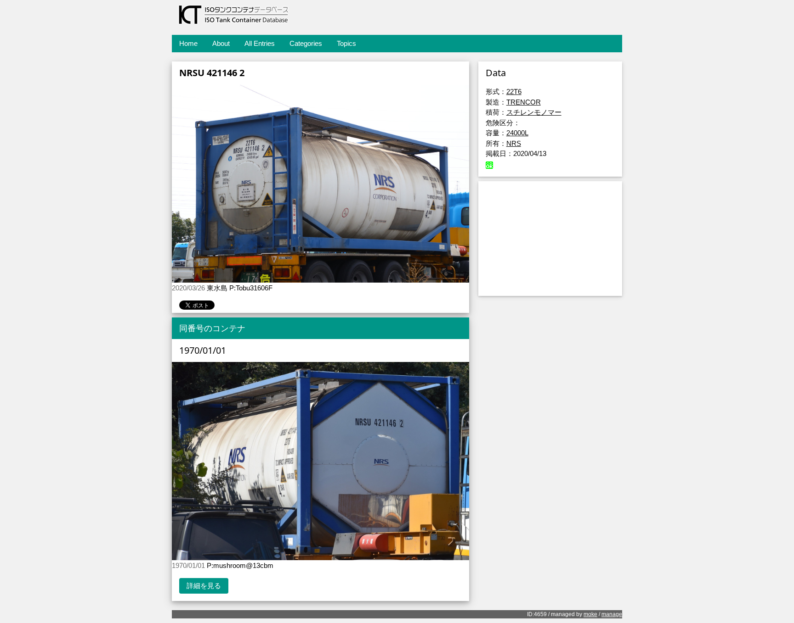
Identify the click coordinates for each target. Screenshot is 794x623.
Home (188, 43)
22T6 (514, 91)
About (221, 43)
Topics (346, 43)
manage (611, 614)
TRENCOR (523, 102)
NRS (513, 143)
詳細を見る (204, 586)
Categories (305, 43)
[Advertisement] (550, 238)
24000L (517, 133)
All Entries (259, 43)
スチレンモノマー (533, 112)
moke (590, 614)
